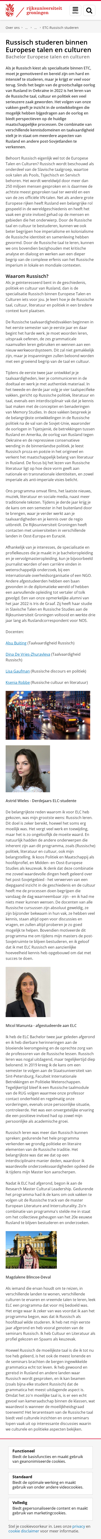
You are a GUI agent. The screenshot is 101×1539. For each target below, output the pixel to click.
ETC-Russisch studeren (61, 27)
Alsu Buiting (16, 643)
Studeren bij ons (35, 27)
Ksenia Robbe (18, 682)
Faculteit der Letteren (26, 27)
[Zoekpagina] (89, 10)
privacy (78, 1526)
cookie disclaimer (23, 1531)
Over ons (13, 27)
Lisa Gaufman (18, 671)
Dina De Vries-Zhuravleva (28, 654)
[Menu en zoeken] (75, 10)
